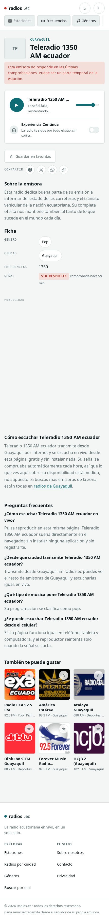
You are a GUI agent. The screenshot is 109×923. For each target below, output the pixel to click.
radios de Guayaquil (53, 486)
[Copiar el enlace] (63, 169)
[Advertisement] (54, 359)
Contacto (64, 864)
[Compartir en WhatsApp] (52, 169)
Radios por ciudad (20, 864)
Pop (45, 241)
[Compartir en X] (41, 169)
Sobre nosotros (70, 852)
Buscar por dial (17, 887)
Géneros (11, 875)
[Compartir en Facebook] (30, 169)
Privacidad (66, 875)
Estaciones (13, 852)
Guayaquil (50, 255)
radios (19, 8)
